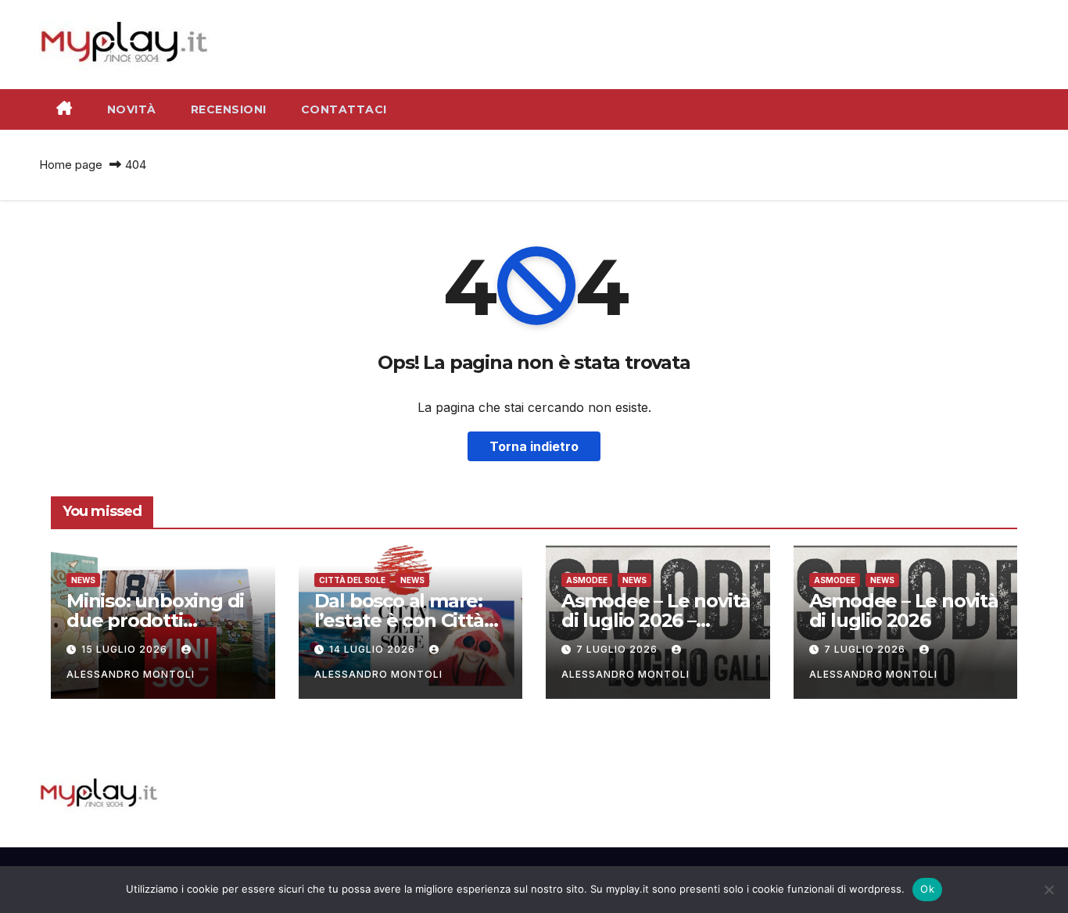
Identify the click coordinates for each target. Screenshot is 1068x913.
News (83, 580)
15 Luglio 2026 (125, 649)
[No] (1048, 889)
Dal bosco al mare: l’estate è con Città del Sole (399, 620)
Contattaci (344, 109)
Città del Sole (352, 580)
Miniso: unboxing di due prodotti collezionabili (155, 620)
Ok (927, 889)
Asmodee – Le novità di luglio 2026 (903, 610)
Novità (131, 109)
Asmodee (586, 580)
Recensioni (229, 109)
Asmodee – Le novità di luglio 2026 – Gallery (656, 620)
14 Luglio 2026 (373, 649)
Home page (70, 164)
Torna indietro (534, 446)
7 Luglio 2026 (618, 649)
